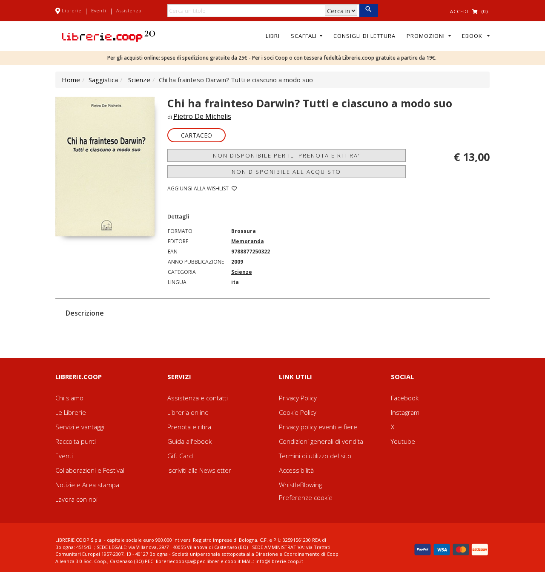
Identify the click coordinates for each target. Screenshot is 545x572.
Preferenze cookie (306, 497)
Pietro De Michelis (202, 116)
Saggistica (103, 79)
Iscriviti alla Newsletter (199, 470)
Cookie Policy (297, 412)
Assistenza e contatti (197, 398)
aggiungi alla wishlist (198, 188)
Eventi (98, 10)
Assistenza (129, 10)
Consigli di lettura (364, 36)
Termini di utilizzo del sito (315, 455)
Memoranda (247, 241)
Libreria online (188, 412)
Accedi (459, 11)
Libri (273, 36)
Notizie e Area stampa (87, 484)
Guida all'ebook (189, 441)
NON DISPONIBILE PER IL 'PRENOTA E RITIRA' (286, 155)
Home (71, 79)
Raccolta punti (75, 441)
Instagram (405, 412)
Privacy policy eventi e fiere (318, 427)
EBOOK (474, 36)
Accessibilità (296, 470)
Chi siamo (69, 398)
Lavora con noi (76, 499)
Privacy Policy (298, 398)
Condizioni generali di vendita (321, 441)
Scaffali (304, 36)
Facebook (405, 398)
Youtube (403, 441)
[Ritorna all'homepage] (108, 35)
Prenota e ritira (189, 427)
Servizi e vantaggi (79, 427)
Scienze (139, 79)
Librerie (71, 10)
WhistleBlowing (300, 484)
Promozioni (427, 36)
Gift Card (180, 455)
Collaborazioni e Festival (89, 470)
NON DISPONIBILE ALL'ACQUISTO (286, 171)
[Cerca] (368, 10)
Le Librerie (70, 412)
